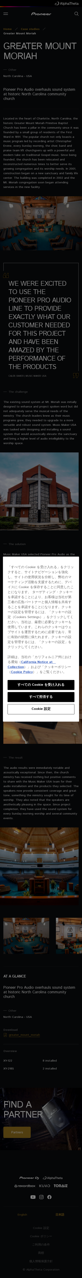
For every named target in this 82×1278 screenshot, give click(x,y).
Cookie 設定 (41, 709)
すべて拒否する (41, 696)
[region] (41, 639)
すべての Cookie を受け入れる (41, 684)
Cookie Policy (22, 672)
